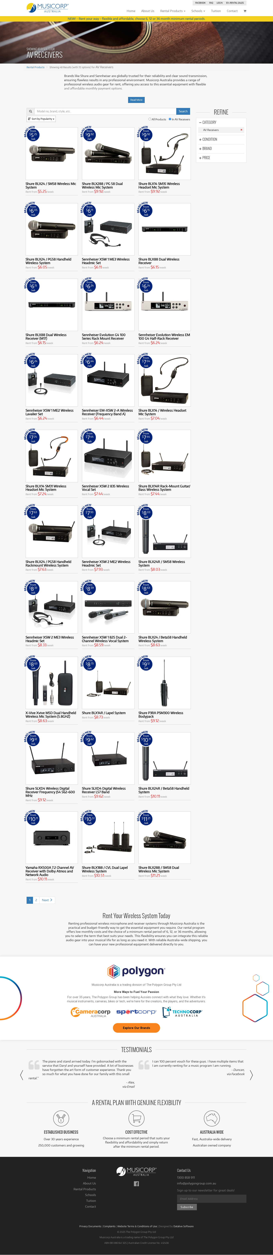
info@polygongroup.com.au (196, 1183)
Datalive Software (183, 1226)
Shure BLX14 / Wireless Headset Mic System (162, 412)
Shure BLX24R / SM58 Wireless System (161, 563)
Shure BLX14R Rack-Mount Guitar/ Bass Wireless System (164, 488)
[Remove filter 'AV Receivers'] (241, 130)
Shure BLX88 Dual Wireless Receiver (158, 261)
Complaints (109, 1226)
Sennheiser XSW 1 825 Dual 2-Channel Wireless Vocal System (105, 639)
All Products (158, 119)
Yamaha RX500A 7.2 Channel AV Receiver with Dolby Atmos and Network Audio (50, 871)
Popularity (42, 118)
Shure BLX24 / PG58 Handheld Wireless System (48, 261)
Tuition (91, 1201)
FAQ (211, 3)
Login (220, 3)
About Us (89, 1183)
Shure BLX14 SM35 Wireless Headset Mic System (159, 185)
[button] (22, 1075)
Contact (90, 1206)
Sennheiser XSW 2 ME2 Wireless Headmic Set (106, 563)
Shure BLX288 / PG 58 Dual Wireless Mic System (102, 185)
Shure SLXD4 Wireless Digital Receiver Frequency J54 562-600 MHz (50, 792)
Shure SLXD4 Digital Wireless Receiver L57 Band (104, 790)
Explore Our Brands (136, 1028)
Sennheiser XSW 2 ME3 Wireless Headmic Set (50, 639)
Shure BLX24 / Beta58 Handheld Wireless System (162, 639)
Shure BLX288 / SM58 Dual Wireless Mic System (158, 869)
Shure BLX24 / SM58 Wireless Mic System (51, 185)
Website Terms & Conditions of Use (137, 1226)
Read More (136, 99)
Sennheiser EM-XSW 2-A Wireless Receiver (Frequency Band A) (107, 412)
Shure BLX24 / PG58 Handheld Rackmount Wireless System (48, 563)
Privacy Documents (90, 1226)
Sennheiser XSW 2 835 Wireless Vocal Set (105, 488)
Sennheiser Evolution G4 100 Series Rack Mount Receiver (104, 336)
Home (91, 1177)
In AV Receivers (180, 119)
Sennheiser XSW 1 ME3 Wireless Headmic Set (106, 261)
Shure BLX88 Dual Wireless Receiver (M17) (46, 336)
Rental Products (36, 67)
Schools (90, 1195)
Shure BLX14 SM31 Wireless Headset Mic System (46, 488)
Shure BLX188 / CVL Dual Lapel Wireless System (105, 869)
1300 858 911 (186, 1177)
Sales (235, 3)
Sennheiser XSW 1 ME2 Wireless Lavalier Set (50, 412)
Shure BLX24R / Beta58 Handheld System (163, 790)
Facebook (200, 3)
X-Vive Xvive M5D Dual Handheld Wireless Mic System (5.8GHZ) (51, 714)
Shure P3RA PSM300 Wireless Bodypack (160, 714)
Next (46, 900)
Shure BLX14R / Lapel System (104, 713)
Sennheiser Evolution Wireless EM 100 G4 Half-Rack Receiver (164, 336)
